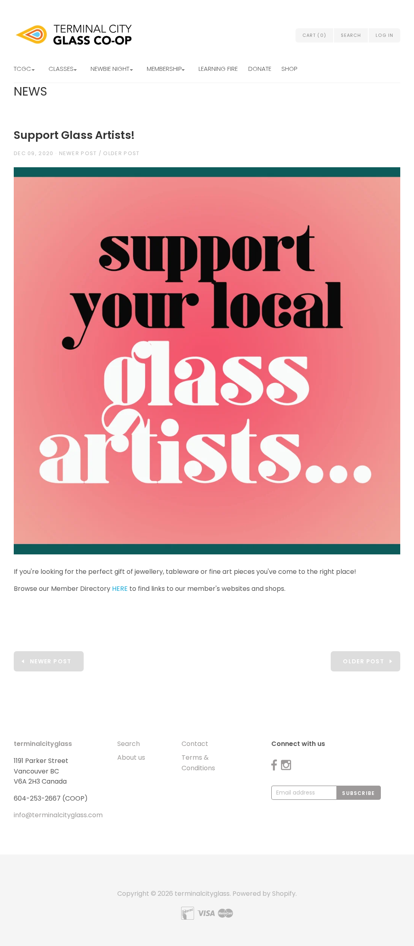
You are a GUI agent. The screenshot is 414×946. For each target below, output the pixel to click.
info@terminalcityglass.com (58, 815)
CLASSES (61, 68)
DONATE (259, 68)
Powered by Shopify (264, 893)
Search (128, 743)
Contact (195, 743)
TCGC (22, 68)
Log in (384, 35)
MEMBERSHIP (164, 68)
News (30, 91)
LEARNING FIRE (218, 68)
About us (131, 757)
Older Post (121, 153)
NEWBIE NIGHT (110, 68)
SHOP (289, 68)
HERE (120, 588)
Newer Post (78, 153)
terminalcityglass (43, 743)
